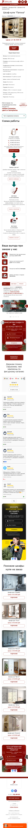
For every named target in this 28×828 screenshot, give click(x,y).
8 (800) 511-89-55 (15, 140)
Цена (4, 283)
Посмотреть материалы (14, 357)
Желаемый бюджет (15, 337)
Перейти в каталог (14, 237)
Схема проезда (14, 807)
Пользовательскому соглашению (11, 347)
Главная (4, 7)
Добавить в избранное (14, 810)
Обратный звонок (14, 798)
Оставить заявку (14, 150)
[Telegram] (13, 559)
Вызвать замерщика (14, 179)
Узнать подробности (23, 105)
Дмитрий (9, 449)
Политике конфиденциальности (15, 346)
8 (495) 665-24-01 (15, 142)
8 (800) (14, 794)
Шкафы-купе (12, 7)
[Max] (15, 559)
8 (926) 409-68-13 (15, 144)
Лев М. (8, 466)
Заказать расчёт (14, 48)
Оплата (21, 283)
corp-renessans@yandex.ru (14, 801)
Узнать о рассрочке (14, 209)
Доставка (14, 283)
